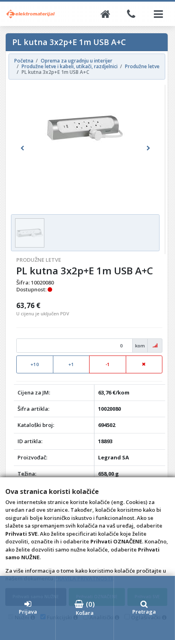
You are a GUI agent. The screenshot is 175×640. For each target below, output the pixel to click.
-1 (107, 364)
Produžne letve (38, 259)
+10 (35, 364)
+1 (71, 364)
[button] (22, 148)
